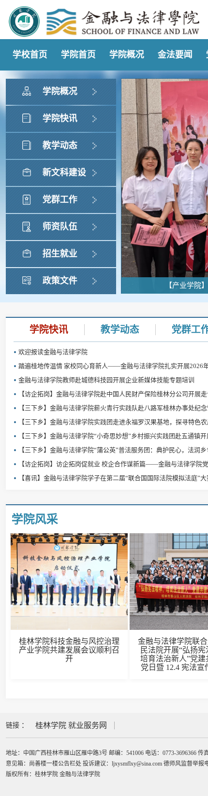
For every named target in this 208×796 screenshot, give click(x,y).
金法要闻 (175, 54)
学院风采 (35, 519)
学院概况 (126, 54)
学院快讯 (49, 329)
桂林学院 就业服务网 (71, 725)
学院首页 (78, 54)
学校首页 (30, 54)
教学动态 (120, 329)
